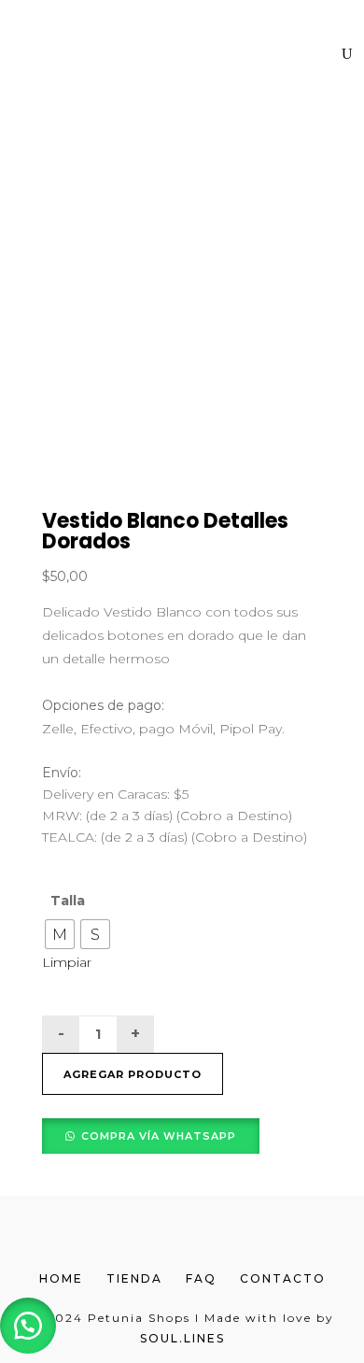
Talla (67, 900)
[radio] (60, 934)
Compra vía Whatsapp (158, 1136)
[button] (150, 1135)
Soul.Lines (182, 1338)
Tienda (134, 1278)
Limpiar (66, 962)
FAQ (201, 1278)
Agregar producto (132, 1074)
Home (61, 1278)
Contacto (283, 1278)
